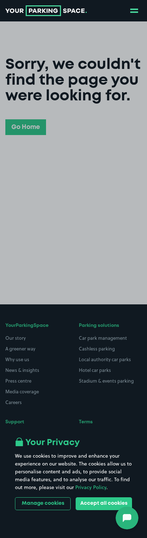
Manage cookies (43, 503)
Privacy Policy (90, 487)
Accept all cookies (103, 503)
